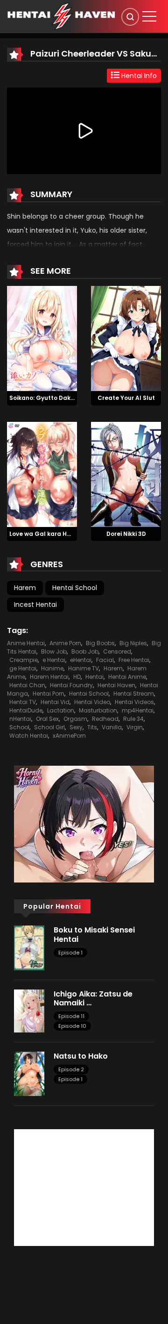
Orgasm (75, 719)
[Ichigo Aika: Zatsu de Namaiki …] (29, 1010)
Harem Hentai (49, 677)
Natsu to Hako (81, 1056)
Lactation (60, 710)
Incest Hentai (35, 604)
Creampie (23, 660)
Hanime (52, 668)
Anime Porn (65, 643)
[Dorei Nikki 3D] (126, 473)
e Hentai (53, 660)
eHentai (80, 660)
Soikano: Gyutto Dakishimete (52, 398)
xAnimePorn (69, 736)
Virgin (134, 727)
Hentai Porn (48, 694)
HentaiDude (25, 710)
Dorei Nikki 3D (126, 534)
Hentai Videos (134, 702)
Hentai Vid (55, 702)
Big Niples (133, 643)
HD (77, 677)
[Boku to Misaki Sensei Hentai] (29, 947)
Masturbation (98, 710)
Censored (117, 651)
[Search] (130, 17)
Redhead (105, 719)
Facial (105, 660)
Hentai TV (22, 702)
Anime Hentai (26, 643)
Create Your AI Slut (126, 398)
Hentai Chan (27, 685)
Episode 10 (72, 1026)
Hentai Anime (127, 677)
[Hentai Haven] (61, 16)
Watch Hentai (28, 736)
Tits (92, 727)
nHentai (20, 719)
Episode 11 (71, 1016)
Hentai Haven (116, 685)
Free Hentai (134, 660)
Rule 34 (133, 719)
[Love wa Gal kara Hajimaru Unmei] (42, 473)
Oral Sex (47, 719)
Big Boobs (100, 643)
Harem (25, 587)
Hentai (94, 677)
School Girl (49, 727)
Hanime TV (83, 668)
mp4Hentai (138, 710)
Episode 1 (70, 952)
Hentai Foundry (71, 685)
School (19, 727)
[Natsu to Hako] (29, 1073)
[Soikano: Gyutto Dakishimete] (42, 337)
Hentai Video (92, 702)
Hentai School (74, 587)
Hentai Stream (133, 694)
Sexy (76, 727)
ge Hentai (22, 668)
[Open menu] (149, 16)
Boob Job (84, 651)
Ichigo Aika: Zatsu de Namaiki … (93, 998)
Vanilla (112, 727)
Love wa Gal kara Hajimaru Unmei (59, 534)
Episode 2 (71, 1069)
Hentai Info (138, 75)
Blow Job (54, 651)
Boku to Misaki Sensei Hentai (94, 934)
